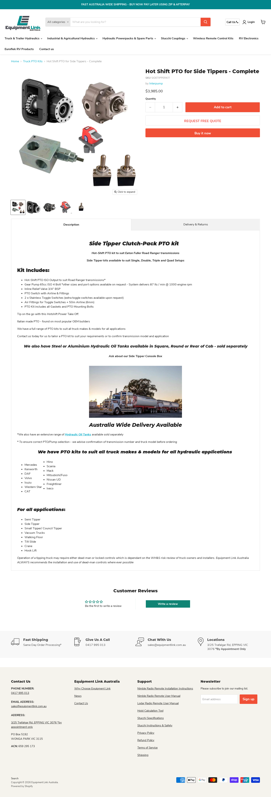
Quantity (150, 98)
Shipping (142, 755)
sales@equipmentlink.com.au (28, 706)
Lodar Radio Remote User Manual (158, 703)
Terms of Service (147, 748)
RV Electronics (248, 38)
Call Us (231, 22)
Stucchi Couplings (173, 38)
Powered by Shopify (22, 786)
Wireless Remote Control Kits (213, 38)
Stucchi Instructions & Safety (154, 725)
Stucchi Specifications (150, 718)
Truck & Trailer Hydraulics (22, 38)
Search (14, 778)
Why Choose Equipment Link (92, 688)
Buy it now (202, 133)
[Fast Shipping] (42, 644)
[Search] (206, 22)
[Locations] (229, 644)
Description (71, 225)
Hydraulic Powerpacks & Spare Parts (128, 38)
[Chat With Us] (167, 644)
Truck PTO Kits (33, 61)
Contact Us (81, 703)
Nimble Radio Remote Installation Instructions (165, 688)
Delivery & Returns (195, 224)
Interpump (156, 83)
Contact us (46, 49)
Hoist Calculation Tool (150, 711)
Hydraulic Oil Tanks (78, 434)
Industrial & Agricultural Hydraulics (71, 38)
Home (15, 61)
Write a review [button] (168, 604)
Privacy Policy (145, 733)
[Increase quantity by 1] (177, 107)
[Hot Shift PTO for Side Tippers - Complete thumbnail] (18, 207)
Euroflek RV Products (19, 49)
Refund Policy (145, 740)
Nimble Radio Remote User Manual (158, 696)
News (77, 696)
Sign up (248, 699)
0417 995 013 (20, 693)
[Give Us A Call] (104, 644)
